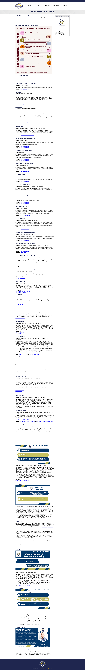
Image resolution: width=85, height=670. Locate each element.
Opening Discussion (19, 390)
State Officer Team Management (28, 421)
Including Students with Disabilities (45, 421)
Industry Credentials (22, 354)
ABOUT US (29, 5)
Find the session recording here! (24, 122)
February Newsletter (60, 31)
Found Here (23, 252)
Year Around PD (18, 391)
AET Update (18, 437)
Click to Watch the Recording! (22, 649)
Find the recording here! (20, 278)
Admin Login (50, 668)
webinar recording (45, 527)
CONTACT (65, 5)
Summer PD (18, 392)
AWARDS (38, 5)
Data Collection (18, 333)
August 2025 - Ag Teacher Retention (25, 163)
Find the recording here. (20, 81)
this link (24, 104)
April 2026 (18, 92)
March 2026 (18, 107)
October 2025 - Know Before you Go (25, 138)
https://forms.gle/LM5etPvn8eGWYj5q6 (23, 419)
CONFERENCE (56, 5)
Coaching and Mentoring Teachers (22, 291)
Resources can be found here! (27, 135)
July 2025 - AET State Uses (22, 174)
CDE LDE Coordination (34, 354)
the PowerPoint (50, 527)
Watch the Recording (20, 318)
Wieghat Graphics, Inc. (43, 668)
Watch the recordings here (24, 585)
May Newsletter (59, 32)
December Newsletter (60, 34)
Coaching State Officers (20, 292)
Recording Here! (19, 304)
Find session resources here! (23, 124)
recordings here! (23, 372)
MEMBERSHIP (47, 5)
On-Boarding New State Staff (22, 480)
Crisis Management (19, 332)
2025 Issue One (59, 29)
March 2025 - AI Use (20, 218)
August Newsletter (60, 33)
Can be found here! (25, 89)
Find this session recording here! (28, 134)
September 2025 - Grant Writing (24, 150)
